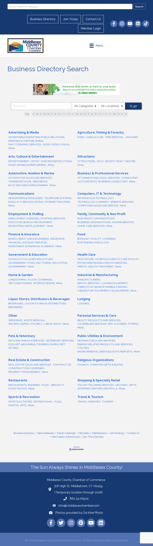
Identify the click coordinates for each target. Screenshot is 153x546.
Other (12, 315)
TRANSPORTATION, (20, 181)
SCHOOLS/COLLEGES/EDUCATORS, (30, 259)
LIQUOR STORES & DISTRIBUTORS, (46, 303)
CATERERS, (109, 238)
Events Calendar (66, 433)
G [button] (55, 114)
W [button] (114, 114)
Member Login (91, 28)
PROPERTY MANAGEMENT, (24, 371)
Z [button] (126, 114)
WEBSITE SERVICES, (122, 201)
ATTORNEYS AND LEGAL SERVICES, (98, 177)
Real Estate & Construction (29, 360)
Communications (21, 193)
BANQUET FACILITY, (89, 238)
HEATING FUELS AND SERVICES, (96, 340)
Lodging (83, 299)
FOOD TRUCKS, (17, 388)
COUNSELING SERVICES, (92, 323)
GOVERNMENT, (17, 266)
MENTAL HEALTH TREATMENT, (95, 266)
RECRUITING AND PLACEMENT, (27, 225)
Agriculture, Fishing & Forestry (100, 132)
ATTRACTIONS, (86, 161)
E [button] (48, 114)
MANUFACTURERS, (88, 279)
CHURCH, (83, 364)
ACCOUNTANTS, (87, 181)
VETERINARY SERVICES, (60, 340)
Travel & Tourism (90, 397)
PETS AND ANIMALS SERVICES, (26, 340)
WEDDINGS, (15, 320)
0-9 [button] (27, 114)
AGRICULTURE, (95, 137)
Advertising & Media (23, 132)
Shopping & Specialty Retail (98, 380)
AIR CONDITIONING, (20, 283)
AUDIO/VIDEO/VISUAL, (57, 144)
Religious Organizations (95, 360)
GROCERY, (121, 384)
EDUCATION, (60, 262)
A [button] (33, 114)
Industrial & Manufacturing (97, 275)
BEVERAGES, (16, 303)
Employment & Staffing (25, 214)
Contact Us (93, 19)
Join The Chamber (93, 436)
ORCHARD (131, 137)
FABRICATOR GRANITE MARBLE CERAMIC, (102, 286)
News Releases (45, 433)
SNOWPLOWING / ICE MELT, (25, 323)
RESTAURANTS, (17, 384)
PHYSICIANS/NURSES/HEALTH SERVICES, (102, 262)
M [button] (77, 114)
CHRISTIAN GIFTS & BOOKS (106, 364)
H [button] (59, 114)
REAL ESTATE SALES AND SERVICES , (30, 364)
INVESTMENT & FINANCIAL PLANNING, (31, 246)
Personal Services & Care (96, 315)
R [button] (95, 114)
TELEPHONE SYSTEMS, (58, 198)
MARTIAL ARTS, (17, 405)
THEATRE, (130, 161)
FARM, (81, 137)
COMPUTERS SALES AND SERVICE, (98, 205)
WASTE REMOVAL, (35, 320)
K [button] (69, 114)
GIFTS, (133, 384)
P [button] (88, 114)
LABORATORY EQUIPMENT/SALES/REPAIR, (103, 290)
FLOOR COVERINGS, (40, 279)
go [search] (135, 106)
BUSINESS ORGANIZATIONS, (94, 222)
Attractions (86, 156)
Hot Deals (83, 433)
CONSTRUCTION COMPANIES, (26, 368)
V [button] (110, 114)
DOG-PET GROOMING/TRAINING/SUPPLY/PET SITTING (36, 346)
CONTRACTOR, (62, 364)
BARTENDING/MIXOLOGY (93, 242)
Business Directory (43, 19)
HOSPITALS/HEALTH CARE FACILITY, (117, 259)
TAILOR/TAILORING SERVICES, (95, 384)
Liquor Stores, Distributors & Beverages (39, 299)
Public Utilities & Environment (100, 336)
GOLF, (100, 161)
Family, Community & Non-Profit (101, 214)
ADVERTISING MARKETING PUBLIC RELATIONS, (36, 137)
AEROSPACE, (40, 181)
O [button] (84, 114)
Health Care (86, 254)
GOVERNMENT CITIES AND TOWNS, (29, 262)
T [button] (103, 114)
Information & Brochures (66, 436)
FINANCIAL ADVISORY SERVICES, (28, 242)
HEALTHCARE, (85, 259)
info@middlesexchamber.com (79, 505)
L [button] (73, 114)
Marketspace (99, 433)
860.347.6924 (79, 498)
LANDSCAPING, (17, 279)
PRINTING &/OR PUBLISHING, (26, 140)
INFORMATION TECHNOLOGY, (95, 198)
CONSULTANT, (129, 177)
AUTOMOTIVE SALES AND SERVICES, (30, 177)
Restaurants (17, 380)
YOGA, (58, 401)
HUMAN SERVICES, (123, 222)
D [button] (44, 114)
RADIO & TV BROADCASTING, (26, 201)
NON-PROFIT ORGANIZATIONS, (96, 218)
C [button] (41, 114)
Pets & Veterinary (21, 336)
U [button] (106, 114)
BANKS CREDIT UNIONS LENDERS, (28, 238)
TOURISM (107, 401)
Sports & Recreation (24, 397)
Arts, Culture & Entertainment (31, 156)
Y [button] (122, 114)
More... (12, 148)
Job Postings (117, 433)
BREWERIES (15, 307)
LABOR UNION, (52, 323)
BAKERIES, (34, 384)
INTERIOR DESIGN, (44, 283)
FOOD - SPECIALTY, (52, 384)
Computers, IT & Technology (99, 193)
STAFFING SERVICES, (52, 218)
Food (81, 234)
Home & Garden (20, 275)
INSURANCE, (57, 238)
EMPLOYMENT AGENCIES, (24, 218)
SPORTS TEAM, (114, 161)
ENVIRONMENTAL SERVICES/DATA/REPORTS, (105, 351)
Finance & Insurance (23, 234)
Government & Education (27, 254)
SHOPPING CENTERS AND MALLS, (97, 388)
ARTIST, (35, 161)
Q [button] (92, 114)
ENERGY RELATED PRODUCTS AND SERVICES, (105, 344)
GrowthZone (121, 540)
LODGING (83, 303)
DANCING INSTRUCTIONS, (56, 161)
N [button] (81, 114)
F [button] (51, 114)
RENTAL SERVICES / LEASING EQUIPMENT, (102, 283)
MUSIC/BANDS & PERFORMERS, (27, 164)
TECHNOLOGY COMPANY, (93, 201)
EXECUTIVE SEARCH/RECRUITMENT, (30, 222)
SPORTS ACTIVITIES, (20, 401)
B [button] (37, 114)
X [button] (118, 114)
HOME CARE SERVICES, (91, 225)
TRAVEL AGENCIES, (89, 401)
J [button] (65, 114)
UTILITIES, (83, 347)
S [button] (99, 114)
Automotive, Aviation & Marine (31, 173)
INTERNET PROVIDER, (58, 201)
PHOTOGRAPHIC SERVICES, (25, 144)
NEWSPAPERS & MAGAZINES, (25, 198)
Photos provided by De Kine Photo (79, 512)
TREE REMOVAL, (114, 137)
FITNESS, (133, 323)
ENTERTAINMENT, (19, 161)
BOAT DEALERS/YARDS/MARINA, (28, 185)
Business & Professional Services (102, 173)
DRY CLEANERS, (117, 323)
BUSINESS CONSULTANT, (113, 181)
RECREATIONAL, (43, 401)
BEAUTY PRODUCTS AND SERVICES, (99, 320)
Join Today (70, 19)
